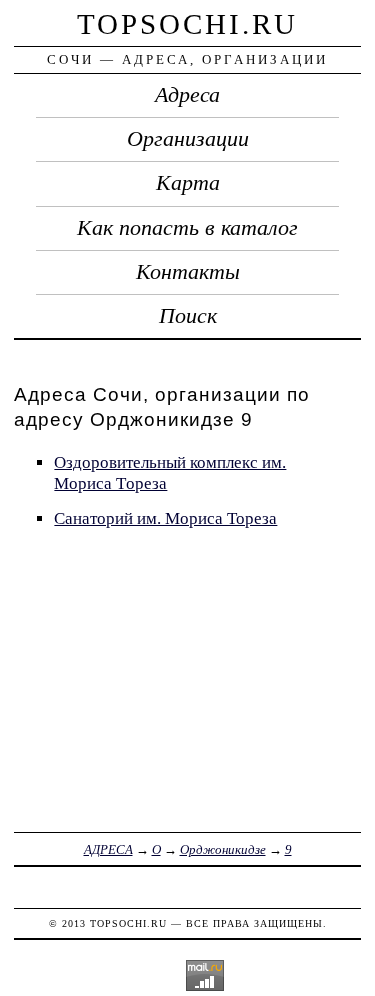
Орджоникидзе (223, 849)
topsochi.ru (187, 24)
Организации (188, 139)
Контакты (188, 272)
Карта (188, 183)
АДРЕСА (108, 849)
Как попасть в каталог (187, 228)
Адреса (187, 95)
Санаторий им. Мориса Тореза (165, 518)
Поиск (188, 316)
